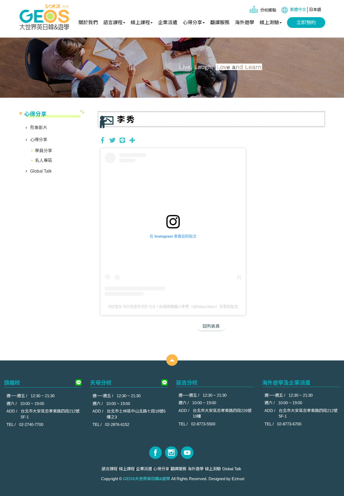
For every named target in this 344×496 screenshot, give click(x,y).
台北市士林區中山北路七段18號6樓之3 (136, 414)
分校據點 (268, 10)
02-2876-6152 (117, 424)
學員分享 (43, 150)
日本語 (315, 9)
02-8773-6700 (289, 424)
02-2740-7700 (31, 424)
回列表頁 (211, 326)
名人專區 (43, 160)
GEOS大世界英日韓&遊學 (44, 17)
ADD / (12, 411)
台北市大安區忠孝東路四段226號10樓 (222, 413)
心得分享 (38, 139)
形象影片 (38, 127)
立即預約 (306, 22)
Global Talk (41, 171)
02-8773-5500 (203, 424)
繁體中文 (298, 9)
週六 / (12, 403)
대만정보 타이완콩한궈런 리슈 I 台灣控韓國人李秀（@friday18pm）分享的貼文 (173, 306)
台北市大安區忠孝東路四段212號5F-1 (50, 414)
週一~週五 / (17, 395)
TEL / (11, 424)
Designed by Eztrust (226, 478)
